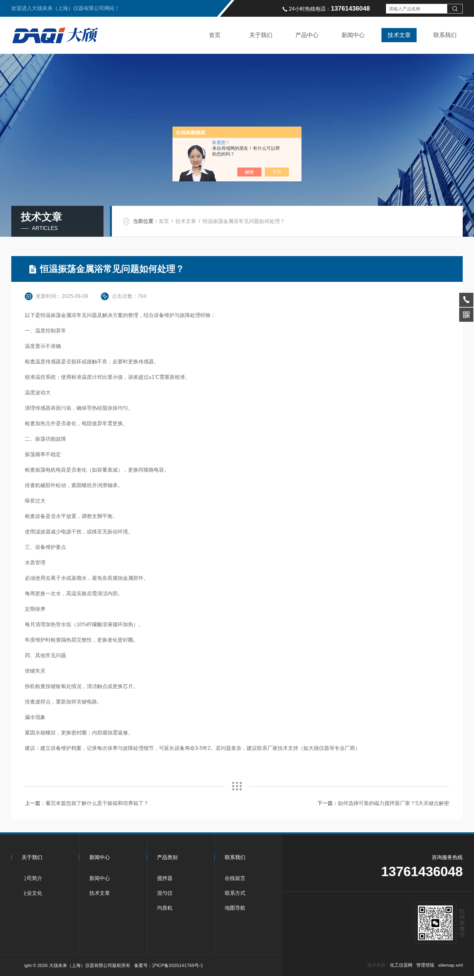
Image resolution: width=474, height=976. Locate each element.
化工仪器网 (401, 965)
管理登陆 (425, 965)
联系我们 (445, 35)
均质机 (165, 908)
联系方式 (235, 893)
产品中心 (307, 35)
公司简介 (32, 878)
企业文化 (32, 893)
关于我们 (260, 35)
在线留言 (235, 878)
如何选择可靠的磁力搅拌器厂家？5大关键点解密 (393, 803)
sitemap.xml (450, 965)
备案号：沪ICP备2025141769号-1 (168, 965)
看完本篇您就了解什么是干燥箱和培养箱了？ (97, 803)
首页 (215, 35)
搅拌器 (165, 878)
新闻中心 (353, 35)
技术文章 (399, 35)
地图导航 (235, 908)
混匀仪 (165, 893)
